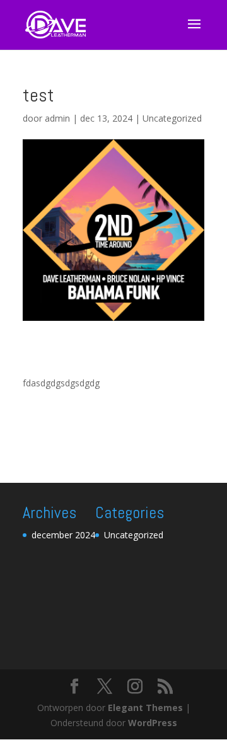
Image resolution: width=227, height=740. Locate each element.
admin (57, 118)
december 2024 (63, 535)
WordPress (152, 723)
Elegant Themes (145, 708)
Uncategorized (172, 118)
